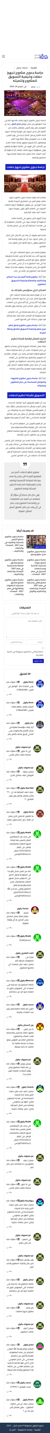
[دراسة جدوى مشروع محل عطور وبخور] (36, 542)
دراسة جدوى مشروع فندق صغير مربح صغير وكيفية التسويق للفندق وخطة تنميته (26, 329)
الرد (7, 694)
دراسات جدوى (40, 546)
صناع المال (16, 124)
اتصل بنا (12, 1430)
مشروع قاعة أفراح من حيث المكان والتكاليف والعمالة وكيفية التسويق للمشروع (26, 280)
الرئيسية (37, 1430)
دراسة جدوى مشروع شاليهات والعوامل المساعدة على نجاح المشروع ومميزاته (28, 382)
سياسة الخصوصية (25, 1430)
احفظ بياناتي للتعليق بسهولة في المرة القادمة (25, 653)
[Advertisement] (25, 26)
